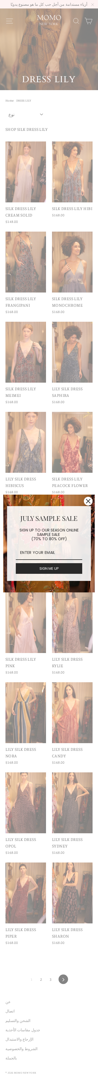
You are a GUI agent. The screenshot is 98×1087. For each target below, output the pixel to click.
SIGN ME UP (49, 568)
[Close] (88, 501)
